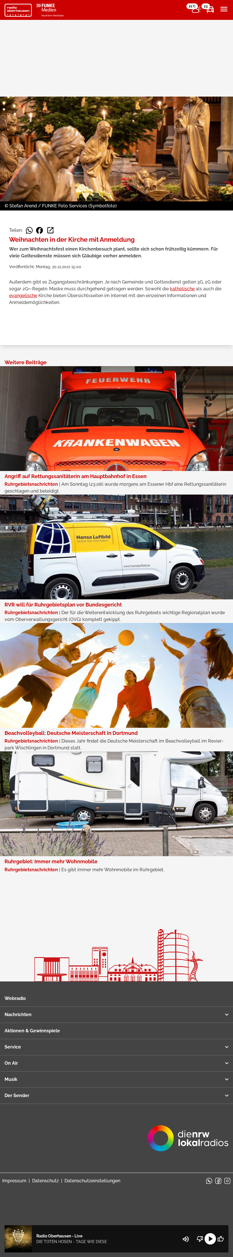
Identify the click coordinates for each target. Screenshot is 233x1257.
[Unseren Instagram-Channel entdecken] (227, 1180)
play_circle (210, 1239)
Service (13, 1047)
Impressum (14, 1180)
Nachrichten (18, 1014)
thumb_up (220, 1238)
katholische (182, 288)
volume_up (186, 1239)
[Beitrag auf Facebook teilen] (39, 230)
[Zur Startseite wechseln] (18, 10)
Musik (11, 1079)
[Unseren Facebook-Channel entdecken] (218, 1180)
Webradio (15, 998)
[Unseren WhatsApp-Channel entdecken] (209, 1180)
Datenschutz (45, 1180)
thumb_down (200, 1238)
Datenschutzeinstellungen (92, 1180)
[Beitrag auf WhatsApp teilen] (29, 230)
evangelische (23, 295)
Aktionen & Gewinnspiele (32, 1030)
